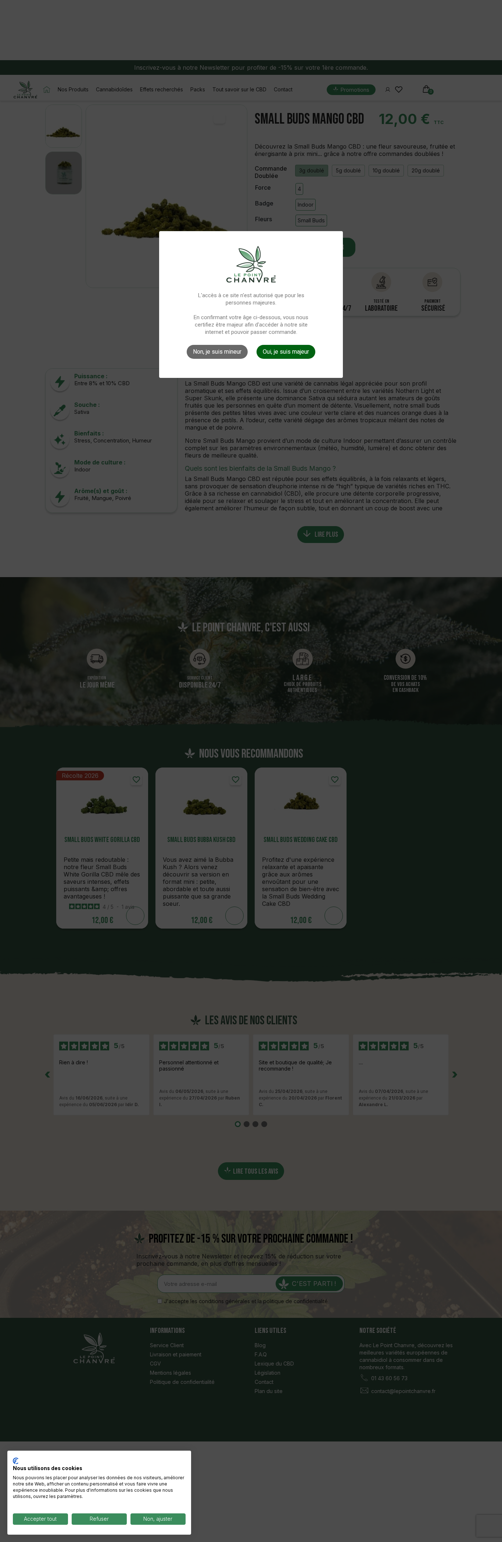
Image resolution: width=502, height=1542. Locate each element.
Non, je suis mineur (217, 351)
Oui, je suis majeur (286, 351)
